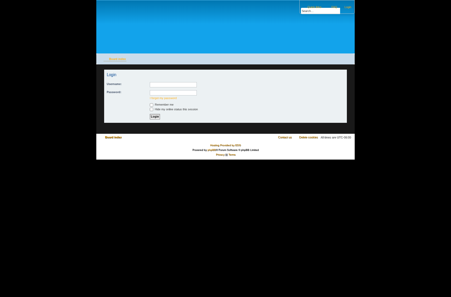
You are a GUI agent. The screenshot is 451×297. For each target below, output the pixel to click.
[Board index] (129, 22)
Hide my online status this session (176, 109)
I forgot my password (163, 98)
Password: (114, 92)
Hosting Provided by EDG (225, 145)
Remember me (164, 104)
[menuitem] (345, 7)
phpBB (211, 149)
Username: (114, 84)
